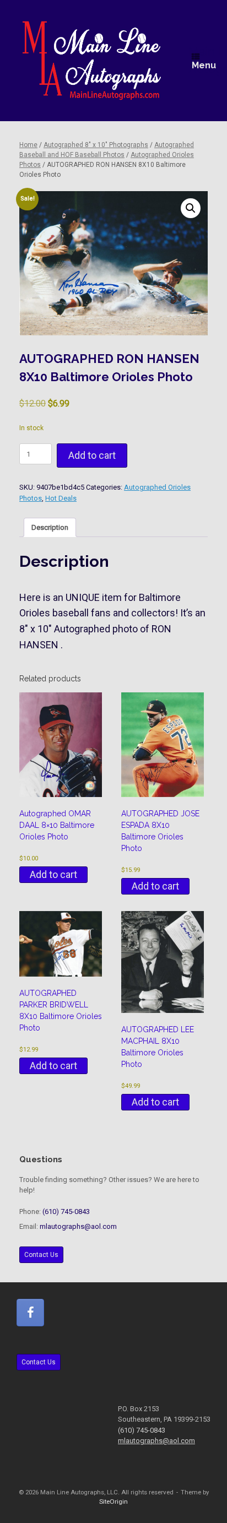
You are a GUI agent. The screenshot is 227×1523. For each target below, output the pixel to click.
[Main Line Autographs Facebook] (30, 1312)
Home (28, 145)
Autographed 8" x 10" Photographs (96, 145)
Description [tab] (49, 527)
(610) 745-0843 (66, 1211)
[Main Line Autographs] (91, 61)
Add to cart (92, 455)
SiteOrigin (113, 1501)
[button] (191, 208)
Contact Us (41, 1255)
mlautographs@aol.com (78, 1226)
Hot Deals (61, 498)
